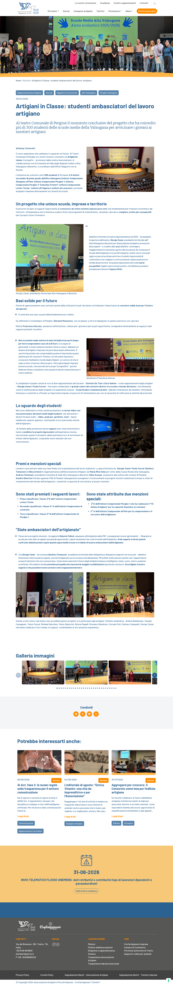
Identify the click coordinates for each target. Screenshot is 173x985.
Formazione (114, 11)
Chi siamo (52, 11)
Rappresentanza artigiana (29, 92)
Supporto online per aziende (137, 953)
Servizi (66, 11)
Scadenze (105, 3)
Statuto (92, 953)
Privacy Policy (22, 974)
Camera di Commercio (135, 947)
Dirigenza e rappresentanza (101, 950)
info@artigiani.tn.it (25, 953)
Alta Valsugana (88, 92)
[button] (154, 675)
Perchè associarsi (147, 11)
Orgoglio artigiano (74, 823)
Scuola (49, 92)
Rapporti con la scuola (67, 92)
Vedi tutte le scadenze (86, 891)
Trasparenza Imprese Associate (103, 963)
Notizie (26, 80)
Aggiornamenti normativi (30, 831)
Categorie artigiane (83, 11)
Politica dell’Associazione (100, 947)
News (128, 11)
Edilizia (116, 823)
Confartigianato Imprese (136, 944)
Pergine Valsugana (108, 92)
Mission (91, 944)
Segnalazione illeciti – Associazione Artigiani (86, 974)
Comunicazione (26, 823)
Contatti (144, 3)
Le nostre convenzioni (85, 3)
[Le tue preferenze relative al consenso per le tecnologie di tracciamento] (168, 980)
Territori (100, 11)
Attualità (128, 823)
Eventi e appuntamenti (125, 3)
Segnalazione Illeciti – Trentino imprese (138, 974)
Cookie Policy (46, 974)
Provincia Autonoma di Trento (138, 950)
